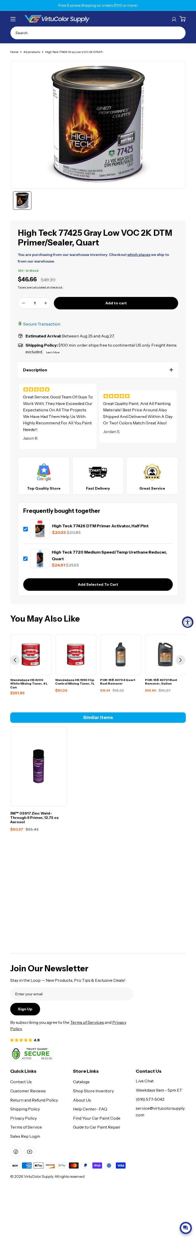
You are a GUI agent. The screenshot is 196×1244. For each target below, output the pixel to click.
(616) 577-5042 (150, 1099)
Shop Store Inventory (93, 1090)
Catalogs (81, 1081)
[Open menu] (13, 19)
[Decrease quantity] (23, 303)
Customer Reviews (28, 1090)
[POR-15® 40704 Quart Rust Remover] (120, 654)
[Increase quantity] (45, 303)
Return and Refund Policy (34, 1100)
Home (14, 52)
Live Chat (145, 1080)
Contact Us (21, 1081)
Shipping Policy (25, 1108)
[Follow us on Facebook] (15, 1151)
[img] (58, 396)
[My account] (174, 18)
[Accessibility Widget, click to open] (187, 622)
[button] (98, 370)
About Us (82, 1100)
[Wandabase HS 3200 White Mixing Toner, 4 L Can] (30, 654)
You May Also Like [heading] (45, 619)
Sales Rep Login (25, 1136)
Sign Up (25, 1009)
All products (31, 52)
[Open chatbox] (186, 1228)
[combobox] (98, 33)
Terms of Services (87, 1022)
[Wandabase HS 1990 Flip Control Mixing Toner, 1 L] (75, 654)
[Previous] (15, 660)
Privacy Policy (23, 1118)
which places (138, 254)
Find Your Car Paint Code (96, 1118)
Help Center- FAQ (90, 1108)
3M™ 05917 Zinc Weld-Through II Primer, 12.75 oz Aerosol (34, 817)
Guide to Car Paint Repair (96, 1127)
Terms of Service (26, 1127)
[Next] (180, 660)
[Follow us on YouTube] (29, 1151)
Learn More (52, 352)
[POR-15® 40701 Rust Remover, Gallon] (165, 654)
